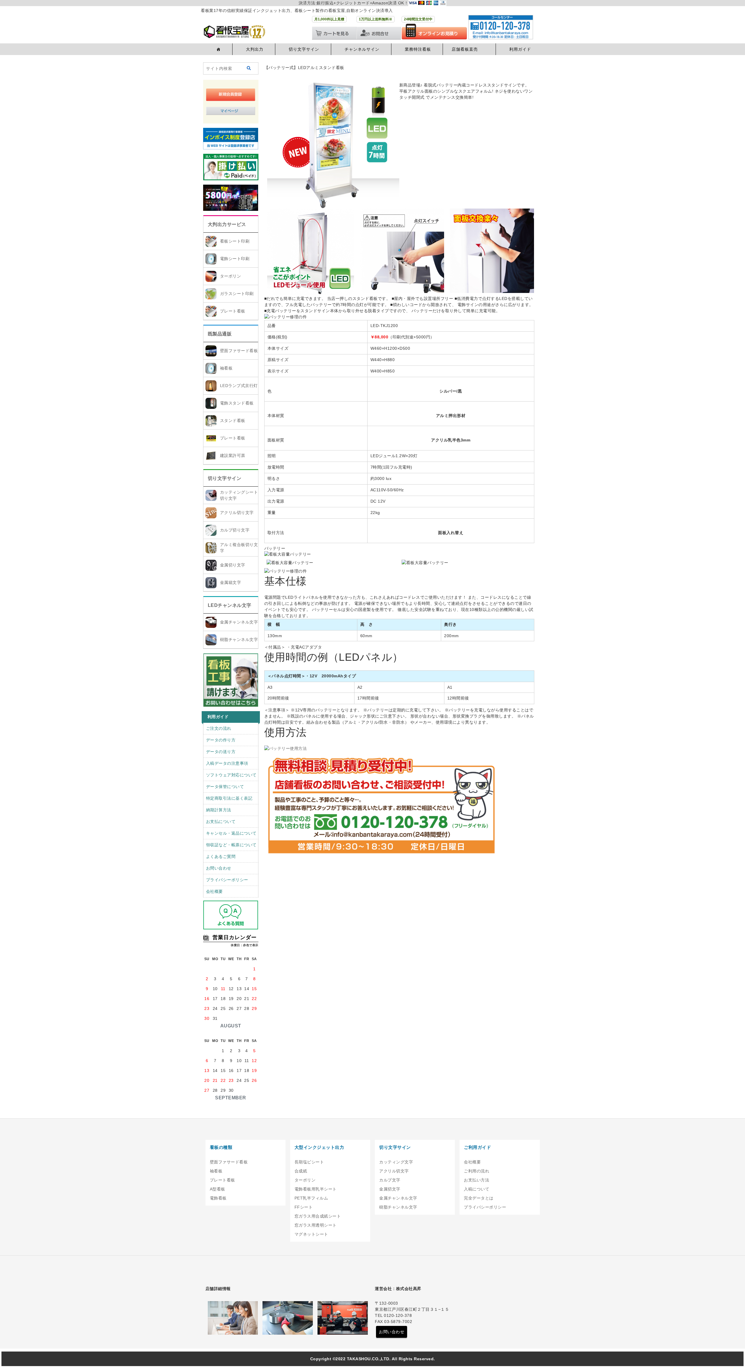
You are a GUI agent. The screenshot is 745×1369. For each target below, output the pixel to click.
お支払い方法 (476, 1180)
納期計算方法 (218, 810)
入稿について (476, 1189)
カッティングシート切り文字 (239, 495)
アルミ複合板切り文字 (239, 547)
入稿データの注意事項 (227, 763)
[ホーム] (218, 49)
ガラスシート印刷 (237, 293)
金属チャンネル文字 (239, 622)
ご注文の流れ (218, 728)
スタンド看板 (232, 420)
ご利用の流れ (476, 1171)
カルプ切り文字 (235, 530)
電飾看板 (218, 1198)
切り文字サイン (304, 49)
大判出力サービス (227, 224)
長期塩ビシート (309, 1162)
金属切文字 (389, 1189)
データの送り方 (221, 751)
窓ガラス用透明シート (316, 1225)
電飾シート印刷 (235, 258)
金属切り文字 (232, 565)
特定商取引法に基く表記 (229, 798)
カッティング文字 (396, 1162)
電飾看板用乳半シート (316, 1189)
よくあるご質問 (221, 856)
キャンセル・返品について (231, 833)
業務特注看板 (418, 49)
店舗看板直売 (465, 49)
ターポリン (230, 276)
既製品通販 (220, 333)
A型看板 (217, 1189)
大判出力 (254, 49)
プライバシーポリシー (227, 879)
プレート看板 (232, 311)
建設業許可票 (232, 455)
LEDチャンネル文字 (229, 605)
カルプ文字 (389, 1180)
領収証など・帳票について (231, 844)
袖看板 (226, 368)
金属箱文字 (230, 582)
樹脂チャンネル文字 (239, 639)
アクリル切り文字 (237, 512)
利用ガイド (520, 49)
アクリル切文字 (394, 1171)
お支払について (221, 821)
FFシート (304, 1207)
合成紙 (301, 1171)
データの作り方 (221, 740)
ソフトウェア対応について (231, 775)
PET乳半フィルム (311, 1198)
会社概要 (214, 891)
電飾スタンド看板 (237, 403)
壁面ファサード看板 (239, 350)
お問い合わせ (218, 868)
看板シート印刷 (235, 241)
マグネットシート (311, 1234)
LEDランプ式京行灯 (239, 385)
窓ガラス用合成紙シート (318, 1216)
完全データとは (479, 1198)
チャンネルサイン (362, 49)
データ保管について (225, 786)
